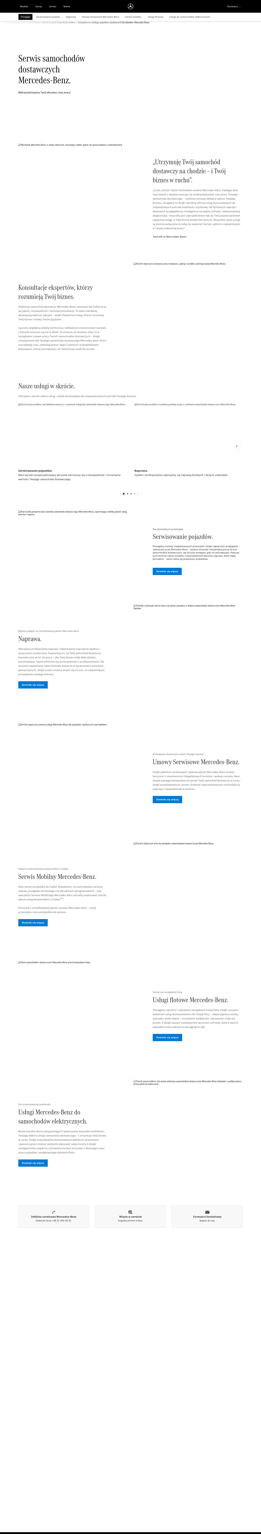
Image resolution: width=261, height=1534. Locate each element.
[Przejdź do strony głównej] (130, 6)
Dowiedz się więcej (167, 571)
